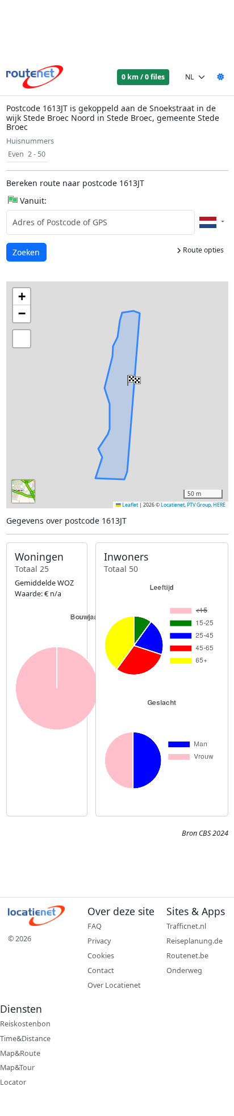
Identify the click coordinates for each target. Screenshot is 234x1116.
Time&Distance (25, 1038)
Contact (100, 970)
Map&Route (20, 1053)
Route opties (202, 250)
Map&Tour (17, 1067)
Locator (13, 1082)
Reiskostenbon (25, 1024)
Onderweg (184, 970)
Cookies (100, 956)
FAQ (94, 926)
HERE (219, 505)
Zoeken (27, 252)
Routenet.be (187, 956)
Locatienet (173, 505)
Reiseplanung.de (194, 941)
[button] (133, 378)
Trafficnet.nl (186, 926)
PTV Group (199, 505)
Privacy (99, 941)
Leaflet (129, 505)
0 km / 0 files (143, 77)
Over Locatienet (114, 985)
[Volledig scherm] (21, 338)
